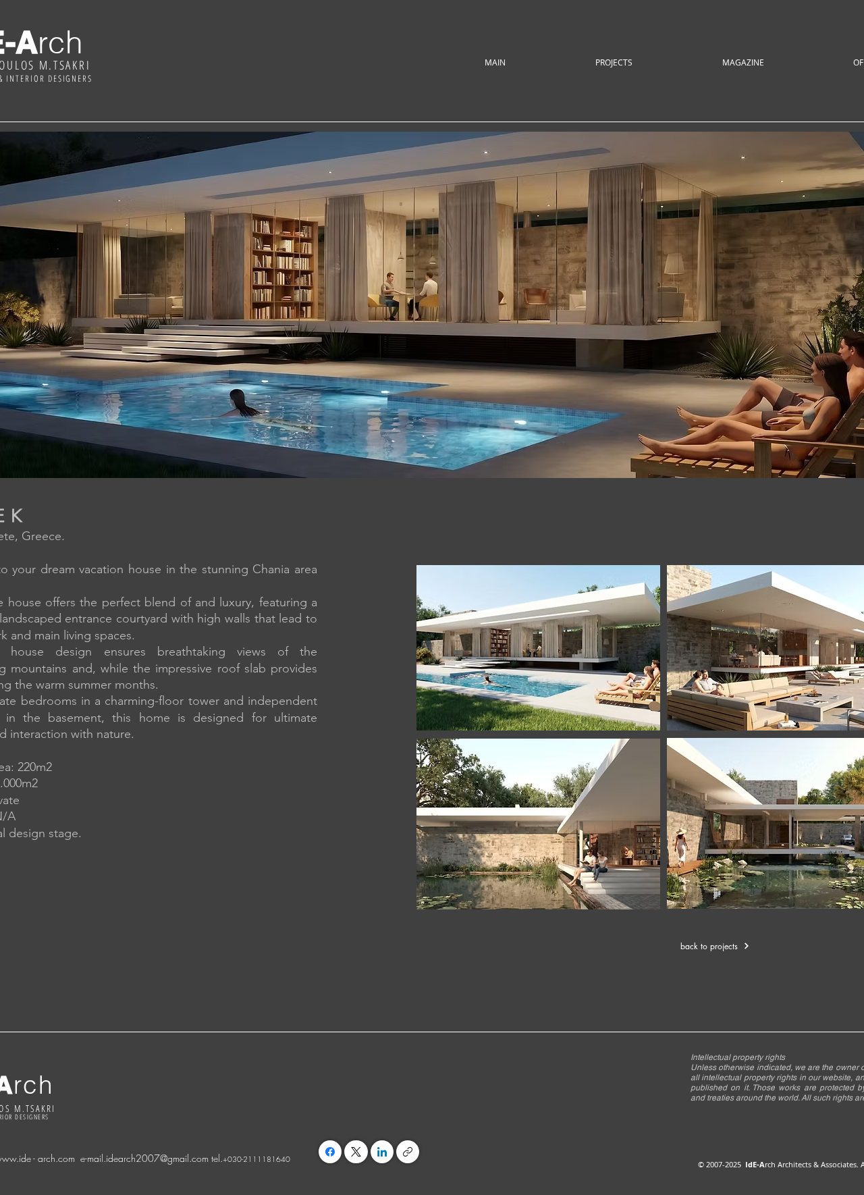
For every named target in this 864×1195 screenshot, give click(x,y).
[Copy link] (407, 1151)
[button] (613, 62)
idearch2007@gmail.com (157, 1158)
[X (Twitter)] (356, 1151)
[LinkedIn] (382, 1151)
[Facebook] (330, 1151)
